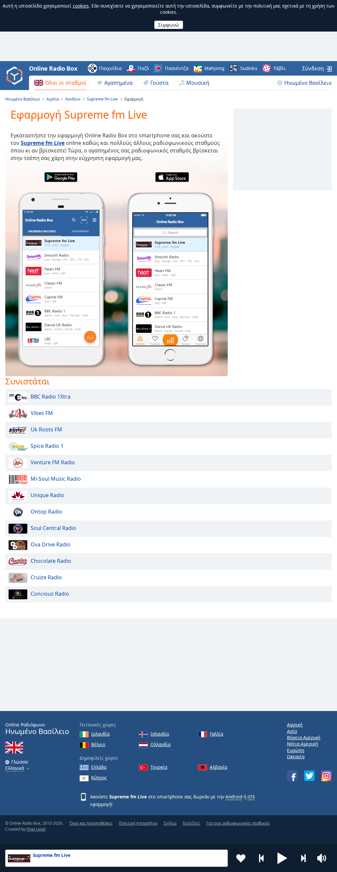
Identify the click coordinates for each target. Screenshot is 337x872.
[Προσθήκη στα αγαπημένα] (241, 858)
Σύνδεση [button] (313, 68)
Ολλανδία (160, 744)
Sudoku (248, 68)
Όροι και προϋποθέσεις (91, 823)
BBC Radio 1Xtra (50, 396)
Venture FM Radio (53, 462)
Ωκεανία (295, 756)
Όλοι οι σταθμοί (66, 82)
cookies (81, 6)
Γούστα (159, 82)
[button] (282, 858)
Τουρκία (158, 767)
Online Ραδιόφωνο (37, 729)
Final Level (35, 829)
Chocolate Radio (51, 560)
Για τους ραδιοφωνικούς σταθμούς (238, 823)
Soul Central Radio (53, 528)
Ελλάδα (98, 767)
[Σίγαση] (323, 858)
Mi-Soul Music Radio (56, 478)
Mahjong (214, 68)
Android (233, 796)
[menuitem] (60, 83)
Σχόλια (170, 823)
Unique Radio (47, 495)
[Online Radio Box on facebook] (292, 775)
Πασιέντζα (177, 68)
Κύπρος (99, 777)
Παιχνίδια (110, 68)
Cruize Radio (46, 577)
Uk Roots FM (46, 429)
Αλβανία (218, 767)
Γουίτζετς (191, 823)
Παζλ (143, 68)
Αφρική (294, 725)
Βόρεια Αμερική (303, 737)
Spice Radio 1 (47, 445)
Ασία (292, 731)
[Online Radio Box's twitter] (309, 775)
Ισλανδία (159, 734)
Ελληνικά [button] (14, 768)
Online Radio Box (53, 68)
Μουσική (197, 82)
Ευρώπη (295, 750)
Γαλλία (216, 734)
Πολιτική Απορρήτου (138, 823)
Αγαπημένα (118, 82)
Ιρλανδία (100, 734)
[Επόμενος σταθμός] (303, 858)
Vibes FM (42, 413)
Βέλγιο (98, 744)
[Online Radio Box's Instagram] (326, 775)
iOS (251, 796)
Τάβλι (279, 68)
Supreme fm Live (43, 143)
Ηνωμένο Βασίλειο (308, 82)
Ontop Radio (46, 511)
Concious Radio (50, 593)
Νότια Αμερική (302, 744)
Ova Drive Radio (50, 544)
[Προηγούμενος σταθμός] (262, 858)
